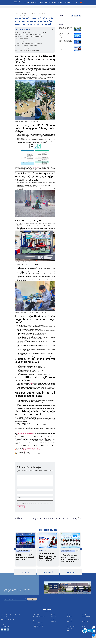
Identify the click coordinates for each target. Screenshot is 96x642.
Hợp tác (47, 2)
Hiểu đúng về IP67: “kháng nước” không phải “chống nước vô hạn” (29, 34)
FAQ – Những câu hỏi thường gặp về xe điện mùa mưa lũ (27, 50)
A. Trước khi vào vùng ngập (22, 38)
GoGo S (31, 383)
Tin (31, 13)
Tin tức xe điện (42, 13)
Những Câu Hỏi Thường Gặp (24, 13)
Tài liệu (60, 2)
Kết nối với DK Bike (5, 626)
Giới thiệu (26, 2)
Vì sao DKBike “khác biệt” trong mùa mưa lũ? (24, 47)
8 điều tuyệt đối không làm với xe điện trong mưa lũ (26, 45)
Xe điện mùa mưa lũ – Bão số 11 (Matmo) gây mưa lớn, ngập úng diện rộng (31, 32)
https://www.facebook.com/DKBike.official (32, 448)
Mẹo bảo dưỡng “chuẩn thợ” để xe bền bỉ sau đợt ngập (27, 48)
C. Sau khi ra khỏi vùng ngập (22, 41)
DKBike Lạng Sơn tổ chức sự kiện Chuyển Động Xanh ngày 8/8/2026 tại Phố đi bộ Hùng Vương (65, 35)
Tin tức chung (35, 13)
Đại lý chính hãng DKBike (39, 438)
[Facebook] (2, 629)
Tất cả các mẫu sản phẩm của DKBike (26, 433)
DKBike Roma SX (36, 167)
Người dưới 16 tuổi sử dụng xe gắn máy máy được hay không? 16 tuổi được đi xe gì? (66, 48)
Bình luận (19, 474)
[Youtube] (5, 629)
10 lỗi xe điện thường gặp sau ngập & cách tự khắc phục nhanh (28, 43)
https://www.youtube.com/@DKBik (30, 451)
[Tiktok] (8, 629)
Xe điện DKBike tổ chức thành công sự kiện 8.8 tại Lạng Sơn (66, 28)
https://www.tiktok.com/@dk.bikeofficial (31, 449)
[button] (76, 2)
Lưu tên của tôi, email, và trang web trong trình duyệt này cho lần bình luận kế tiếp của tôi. (34, 504)
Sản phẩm (33, 2)
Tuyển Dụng (67, 2)
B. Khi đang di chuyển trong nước (23, 40)
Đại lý (41, 2)
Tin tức (54, 2)
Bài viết (16, 13)
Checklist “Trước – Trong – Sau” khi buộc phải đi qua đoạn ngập (28, 36)
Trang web (19, 497)
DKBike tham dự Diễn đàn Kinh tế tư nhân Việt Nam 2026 (66, 41)
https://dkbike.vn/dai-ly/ (39, 447)
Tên (18, 488)
